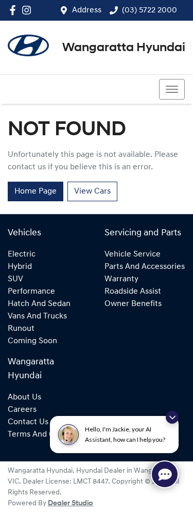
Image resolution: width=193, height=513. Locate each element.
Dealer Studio (70, 503)
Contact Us (28, 422)
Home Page (35, 191)
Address (86, 10)
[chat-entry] (165, 474)
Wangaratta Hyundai (123, 48)
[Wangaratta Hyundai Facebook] (15, 10)
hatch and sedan (39, 304)
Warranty (121, 279)
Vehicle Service (132, 254)
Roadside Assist (132, 291)
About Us (24, 397)
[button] (172, 89)
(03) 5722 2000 (149, 10)
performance (31, 291)
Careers (22, 410)
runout (21, 329)
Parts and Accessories (144, 267)
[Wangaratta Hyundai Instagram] (29, 10)
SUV (15, 279)
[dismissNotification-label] (172, 417)
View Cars (92, 191)
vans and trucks (37, 316)
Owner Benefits (133, 304)
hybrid (20, 267)
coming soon (32, 341)
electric (22, 254)
